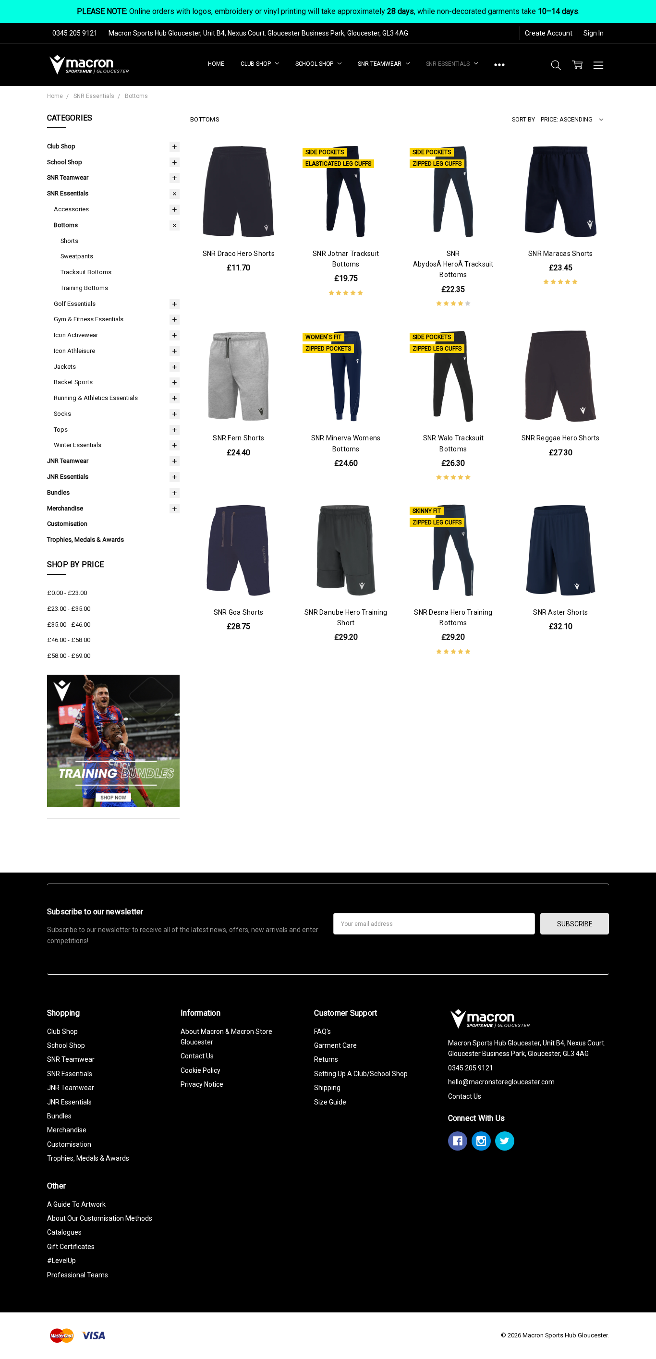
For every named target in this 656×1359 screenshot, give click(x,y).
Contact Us (197, 1056)
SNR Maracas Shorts (560, 253)
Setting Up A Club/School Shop (361, 1074)
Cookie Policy (200, 1070)
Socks (62, 413)
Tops (61, 429)
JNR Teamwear (67, 460)
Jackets (65, 366)
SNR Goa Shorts (239, 612)
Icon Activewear (76, 335)
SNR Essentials (448, 64)
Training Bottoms (84, 287)
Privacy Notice (202, 1084)
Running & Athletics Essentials (96, 397)
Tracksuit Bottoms (86, 272)
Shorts (69, 240)
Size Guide (330, 1102)
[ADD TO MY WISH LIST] (270, 191)
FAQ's (322, 1031)
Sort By (523, 119)
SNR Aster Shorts (560, 612)
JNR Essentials (67, 476)
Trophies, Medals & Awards (85, 539)
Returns (326, 1059)
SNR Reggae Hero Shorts (561, 438)
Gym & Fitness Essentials (88, 319)
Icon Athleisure (74, 350)
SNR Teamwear (380, 64)
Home (216, 64)
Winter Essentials (77, 445)
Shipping (327, 1088)
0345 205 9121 (74, 33)
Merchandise (65, 508)
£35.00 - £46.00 (68, 624)
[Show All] (499, 65)
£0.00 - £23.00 (67, 592)
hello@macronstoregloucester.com (501, 1082)
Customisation (67, 523)
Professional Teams (77, 1275)
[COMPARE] (270, 176)
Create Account (548, 33)
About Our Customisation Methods (99, 1218)
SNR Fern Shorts (238, 438)
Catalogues (64, 1232)
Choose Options (238, 220)
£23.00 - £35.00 (68, 608)
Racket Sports (73, 382)
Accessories (71, 209)
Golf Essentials (75, 303)
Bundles (58, 492)
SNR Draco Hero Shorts (239, 253)
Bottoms (66, 225)
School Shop (315, 64)
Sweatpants (77, 256)
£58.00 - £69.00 (68, 655)
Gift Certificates (71, 1246)
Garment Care (335, 1045)
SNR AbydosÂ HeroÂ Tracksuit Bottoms (453, 264)
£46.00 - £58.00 (68, 639)
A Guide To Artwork (76, 1204)
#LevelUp (61, 1260)
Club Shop (256, 64)
